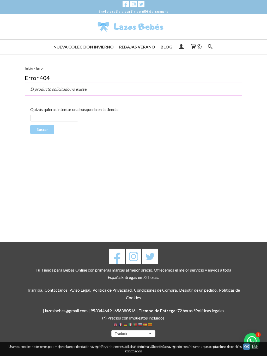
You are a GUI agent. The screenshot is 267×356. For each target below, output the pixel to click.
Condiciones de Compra (155, 289)
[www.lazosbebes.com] (133, 26)
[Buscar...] (210, 47)
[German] (125, 325)
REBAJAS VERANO (137, 46)
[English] (115, 325)
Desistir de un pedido (198, 289)
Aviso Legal (80, 289)
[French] (120, 325)
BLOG (166, 46)
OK (246, 347)
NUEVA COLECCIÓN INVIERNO (83, 46)
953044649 (101, 310)
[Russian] (140, 325)
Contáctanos (56, 289)
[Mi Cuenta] (181, 47)
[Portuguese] (135, 325)
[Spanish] (145, 325)
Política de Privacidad (112, 289)
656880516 (125, 310)
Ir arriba (35, 289)
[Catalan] (150, 325)
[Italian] (130, 325)
